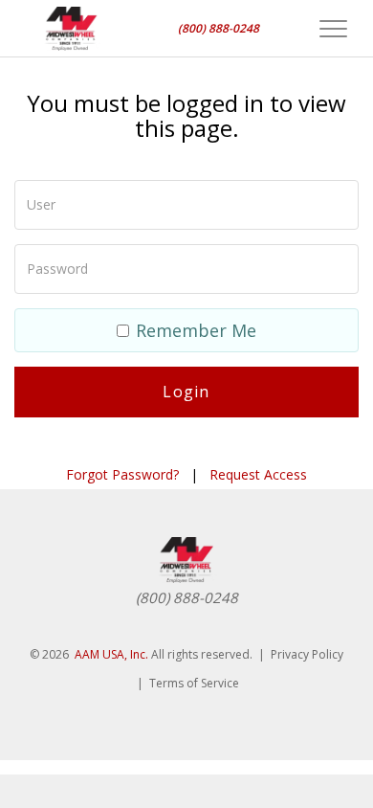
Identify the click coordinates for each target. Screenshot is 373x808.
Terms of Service (194, 683)
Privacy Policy (307, 654)
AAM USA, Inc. (111, 654)
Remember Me (196, 330)
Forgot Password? (122, 474)
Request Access (258, 474)
